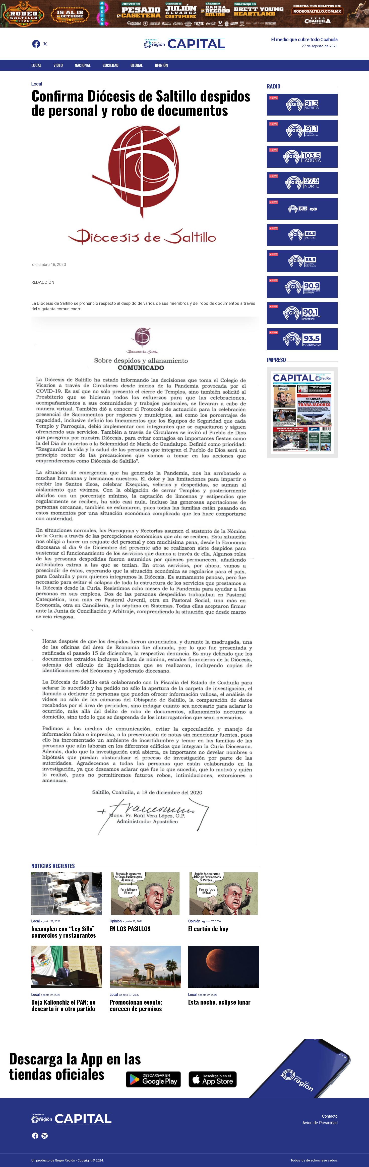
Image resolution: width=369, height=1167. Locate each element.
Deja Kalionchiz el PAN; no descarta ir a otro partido (63, 1005)
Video (58, 65)
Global (137, 65)
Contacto (330, 1116)
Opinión (161, 65)
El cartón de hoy (208, 928)
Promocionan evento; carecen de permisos (136, 1005)
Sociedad (110, 65)
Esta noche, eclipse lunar (219, 1002)
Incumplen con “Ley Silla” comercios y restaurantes (63, 931)
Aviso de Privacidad (320, 1122)
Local (36, 65)
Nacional (83, 65)
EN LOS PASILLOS (130, 928)
